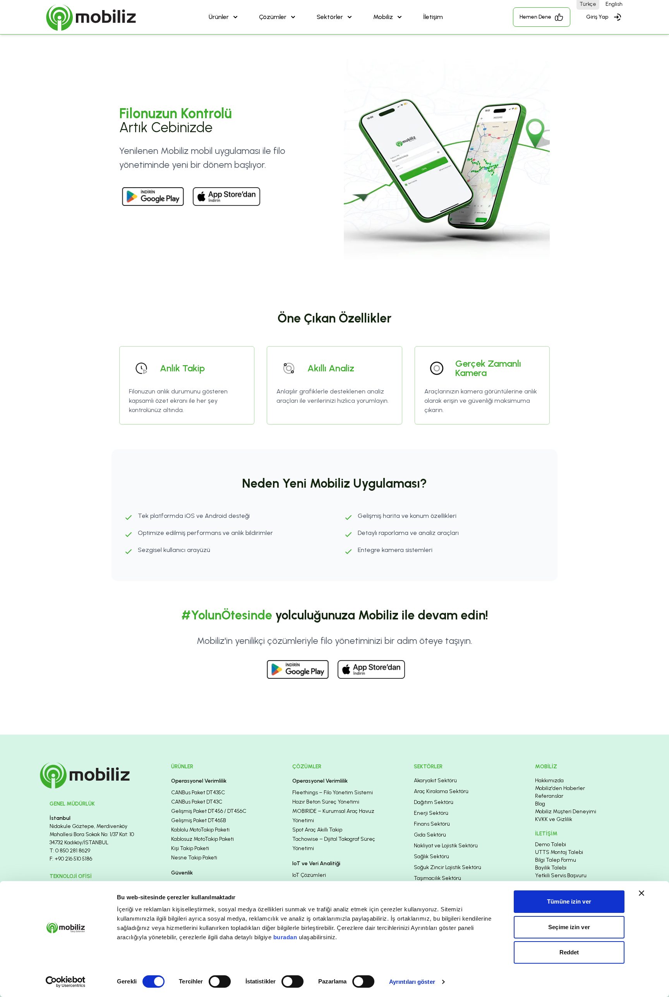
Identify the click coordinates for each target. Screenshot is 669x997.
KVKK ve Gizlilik (553, 819)
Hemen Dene (535, 17)
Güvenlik (182, 872)
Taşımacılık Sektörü (437, 878)
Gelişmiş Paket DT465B (198, 820)
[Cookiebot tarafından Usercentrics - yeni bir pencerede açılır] (65, 982)
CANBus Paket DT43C (196, 802)
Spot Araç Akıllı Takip (317, 829)
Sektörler (330, 17)
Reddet (569, 952)
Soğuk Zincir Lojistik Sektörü (447, 867)
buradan (285, 937)
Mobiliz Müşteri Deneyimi (565, 811)
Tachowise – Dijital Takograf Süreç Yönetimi (333, 844)
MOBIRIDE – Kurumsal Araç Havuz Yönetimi (333, 816)
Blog (540, 803)
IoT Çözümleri (309, 875)
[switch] (220, 981)
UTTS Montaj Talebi (559, 852)
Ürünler (219, 17)
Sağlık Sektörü (431, 856)
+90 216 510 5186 (73, 859)
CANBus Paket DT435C (198, 792)
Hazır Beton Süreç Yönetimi (325, 802)
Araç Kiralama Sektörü (441, 791)
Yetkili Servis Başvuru (561, 875)
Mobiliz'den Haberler (560, 788)
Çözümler (272, 17)
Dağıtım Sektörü (433, 802)
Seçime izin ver (569, 927)
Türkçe (588, 4)
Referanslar (549, 796)
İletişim (433, 17)
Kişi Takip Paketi (190, 848)
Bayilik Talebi (550, 867)
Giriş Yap (597, 17)
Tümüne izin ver (569, 901)
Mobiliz (383, 17)
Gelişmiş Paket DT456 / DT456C (208, 811)
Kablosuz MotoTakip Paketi (202, 839)
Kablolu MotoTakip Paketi (200, 829)
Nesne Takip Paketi (194, 857)
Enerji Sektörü (431, 813)
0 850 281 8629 (72, 850)
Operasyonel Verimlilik (198, 781)
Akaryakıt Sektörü (435, 780)
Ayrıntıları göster (412, 981)
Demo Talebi (550, 844)
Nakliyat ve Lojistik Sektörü (446, 845)
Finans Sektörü (432, 824)
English (614, 4)
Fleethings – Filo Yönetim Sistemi (332, 792)
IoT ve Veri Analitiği (316, 863)
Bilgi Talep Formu (555, 860)
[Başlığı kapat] (641, 893)
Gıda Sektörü (430, 834)
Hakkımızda (549, 780)
